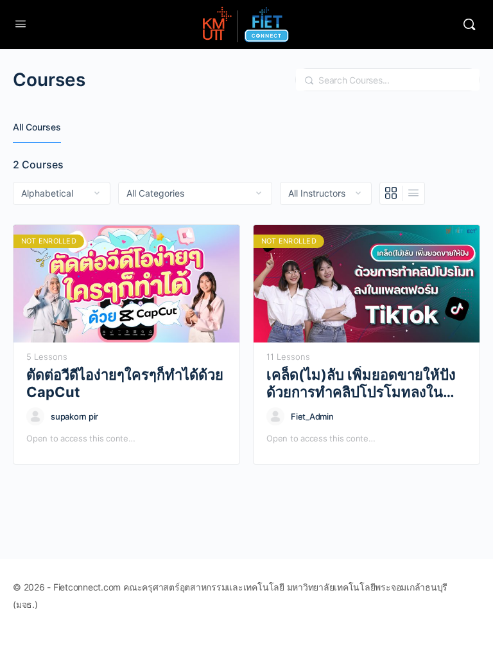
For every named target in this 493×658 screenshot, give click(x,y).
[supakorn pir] (35, 416)
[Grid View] (391, 193)
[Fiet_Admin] (275, 416)
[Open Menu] (20, 23)
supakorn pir (74, 416)
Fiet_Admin (312, 416)
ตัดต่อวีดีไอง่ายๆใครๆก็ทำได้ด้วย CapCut (124, 383)
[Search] (469, 24)
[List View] (413, 193)
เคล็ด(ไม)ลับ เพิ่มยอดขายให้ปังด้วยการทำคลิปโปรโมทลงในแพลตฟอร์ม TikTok (361, 384)
